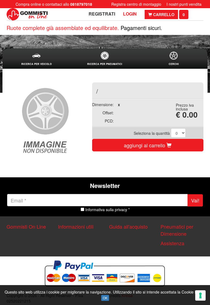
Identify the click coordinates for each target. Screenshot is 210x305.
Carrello (163, 14)
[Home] (27, 14)
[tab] (36, 59)
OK (105, 297)
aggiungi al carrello (145, 145)
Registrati (102, 14)
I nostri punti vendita (184, 4)
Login (130, 14)
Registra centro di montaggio (136, 4)
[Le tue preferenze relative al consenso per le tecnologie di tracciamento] (200, 295)
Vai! (195, 200)
